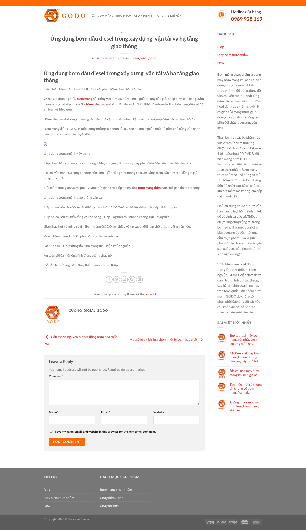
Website (158, 412)
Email (105, 412)
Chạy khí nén (172, 15)
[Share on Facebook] (109, 279)
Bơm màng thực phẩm (114, 15)
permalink (151, 294)
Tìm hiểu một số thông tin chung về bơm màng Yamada (246, 388)
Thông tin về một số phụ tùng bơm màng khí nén (244, 406)
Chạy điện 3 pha (146, 15)
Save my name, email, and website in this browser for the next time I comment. (105, 431)
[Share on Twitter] (116, 279)
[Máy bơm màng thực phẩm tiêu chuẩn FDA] (64, 16)
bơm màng (84, 98)
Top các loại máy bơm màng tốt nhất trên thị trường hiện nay (245, 339)
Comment (56, 376)
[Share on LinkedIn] (139, 279)
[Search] (93, 16)
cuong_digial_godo (143, 58)
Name (53, 412)
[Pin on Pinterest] (131, 279)
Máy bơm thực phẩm (232, 55)
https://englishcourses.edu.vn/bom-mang (177, 522)
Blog (124, 32)
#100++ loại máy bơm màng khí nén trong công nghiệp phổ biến (245, 357)
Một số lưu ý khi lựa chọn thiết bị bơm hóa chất (163, 339)
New (220, 63)
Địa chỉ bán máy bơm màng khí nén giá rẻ (245, 373)
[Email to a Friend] (124, 279)
